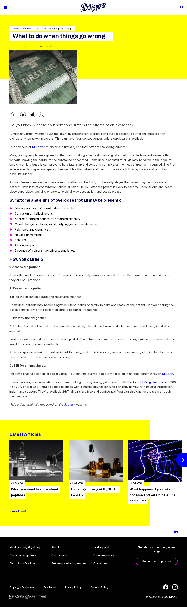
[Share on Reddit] (32, 114)
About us (57, 547)
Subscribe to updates (156, 561)
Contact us (100, 563)
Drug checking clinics (22, 555)
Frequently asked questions (68, 563)
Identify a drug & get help (25, 547)
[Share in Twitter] (23, 114)
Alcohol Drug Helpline (147, 382)
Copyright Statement (22, 587)
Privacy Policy (73, 587)
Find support (101, 547)
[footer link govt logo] (27, 597)
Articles (27, 28)
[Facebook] (165, 587)
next (181, 460)
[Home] (93, 7)
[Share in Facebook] (13, 114)
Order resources (104, 555)
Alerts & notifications (22, 563)
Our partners (59, 555)
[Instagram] (175, 587)
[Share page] (41, 114)
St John (37, 147)
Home (16, 28)
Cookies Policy (99, 587)
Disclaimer (50, 587)
